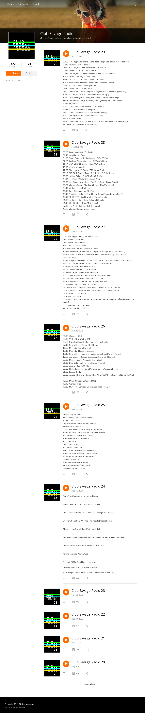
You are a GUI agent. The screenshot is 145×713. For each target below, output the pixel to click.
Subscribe (23, 4)
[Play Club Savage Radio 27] (66, 228)
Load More (89, 684)
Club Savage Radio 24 (88, 486)
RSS (30, 73)
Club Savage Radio (56, 33)
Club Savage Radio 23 (88, 591)
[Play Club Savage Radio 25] (66, 406)
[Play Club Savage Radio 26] (66, 328)
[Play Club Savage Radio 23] (66, 592)
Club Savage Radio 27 (88, 227)
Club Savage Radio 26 (88, 326)
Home (10, 4)
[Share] (86, 129)
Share (15, 73)
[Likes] (64, 129)
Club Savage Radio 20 (88, 662)
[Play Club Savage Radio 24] (66, 488)
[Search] (134, 4)
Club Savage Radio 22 (88, 614)
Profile (36, 4)
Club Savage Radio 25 (88, 405)
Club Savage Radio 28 (88, 142)
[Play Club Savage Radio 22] (66, 616)
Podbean (23, 707)
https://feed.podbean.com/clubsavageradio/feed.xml (67, 38)
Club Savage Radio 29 (88, 52)
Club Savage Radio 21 (88, 638)
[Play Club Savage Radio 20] (66, 664)
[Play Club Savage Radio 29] (66, 53)
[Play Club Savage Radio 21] (66, 640)
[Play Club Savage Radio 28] (66, 144)
